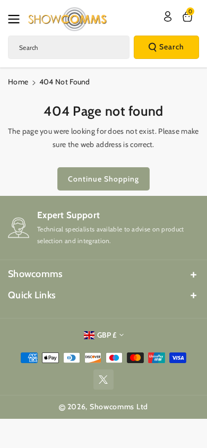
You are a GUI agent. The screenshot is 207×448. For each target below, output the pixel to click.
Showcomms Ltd (119, 406)
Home (18, 82)
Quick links (32, 295)
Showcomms (35, 274)
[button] (17, 19)
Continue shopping (103, 179)
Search (171, 46)
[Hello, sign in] (168, 16)
